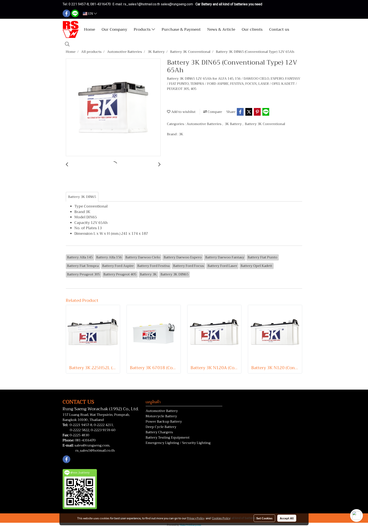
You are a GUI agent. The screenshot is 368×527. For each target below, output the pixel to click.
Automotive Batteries (204, 124)
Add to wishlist (183, 112)
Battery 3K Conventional (265, 124)
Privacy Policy (195, 518)
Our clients (252, 29)
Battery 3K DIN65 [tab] (82, 197)
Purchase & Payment (181, 29)
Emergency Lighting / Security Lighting (178, 443)
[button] (67, 44)
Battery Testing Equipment (168, 438)
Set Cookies (264, 518)
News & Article (221, 29)
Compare (214, 112)
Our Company (114, 29)
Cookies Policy (221, 518)
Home (89, 29)
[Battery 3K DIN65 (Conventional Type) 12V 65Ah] (113, 107)
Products (143, 29)
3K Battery (234, 124)
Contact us (279, 29)
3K (181, 134)
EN (90, 14)
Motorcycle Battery (161, 416)
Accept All (287, 518)
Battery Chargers (159, 432)
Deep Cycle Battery (161, 427)
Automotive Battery (162, 411)
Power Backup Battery (164, 422)
